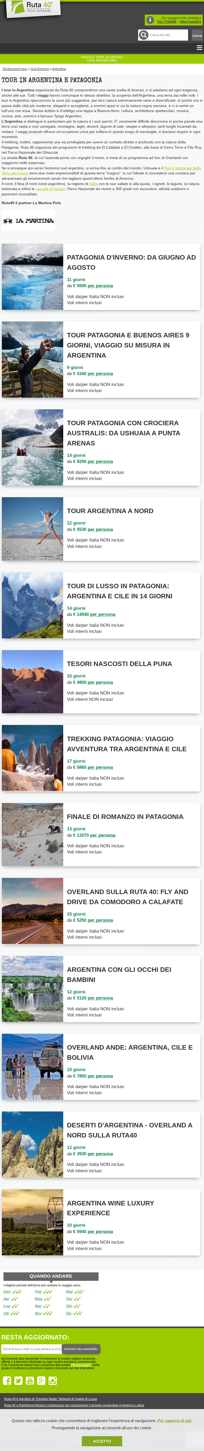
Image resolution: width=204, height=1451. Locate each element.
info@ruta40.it (190, 22)
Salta (94, 184)
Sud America (40, 69)
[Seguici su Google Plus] (41, 1381)
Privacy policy (81, 1365)
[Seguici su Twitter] (18, 1381)
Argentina (59, 69)
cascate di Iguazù (50, 189)
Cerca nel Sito (143, 35)
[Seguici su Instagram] (53, 1381)
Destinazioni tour (15, 69)
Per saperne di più (174, 1420)
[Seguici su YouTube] (30, 1381)
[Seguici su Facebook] (7, 1381)
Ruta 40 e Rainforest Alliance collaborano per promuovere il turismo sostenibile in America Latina (74, 1405)
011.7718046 (166, 22)
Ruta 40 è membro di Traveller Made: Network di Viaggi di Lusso (50, 1399)
